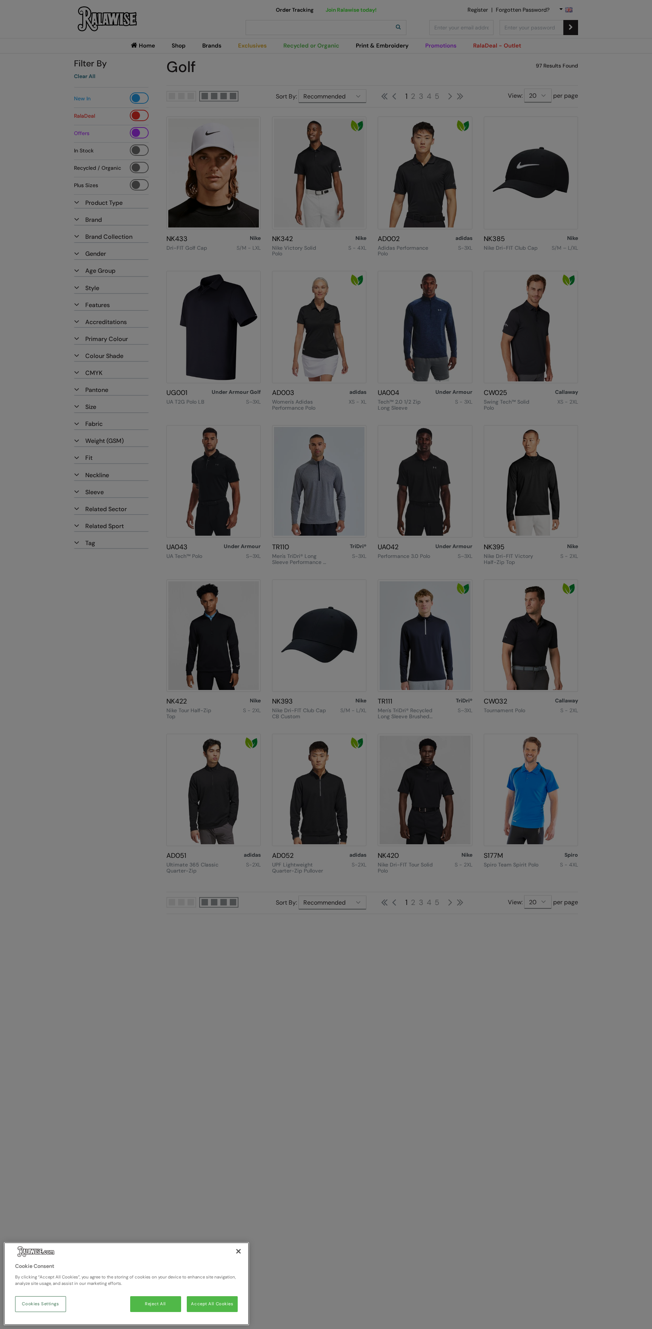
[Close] (238, 1251)
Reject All (155, 1304)
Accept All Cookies (212, 1304)
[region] (126, 1283)
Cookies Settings (40, 1304)
